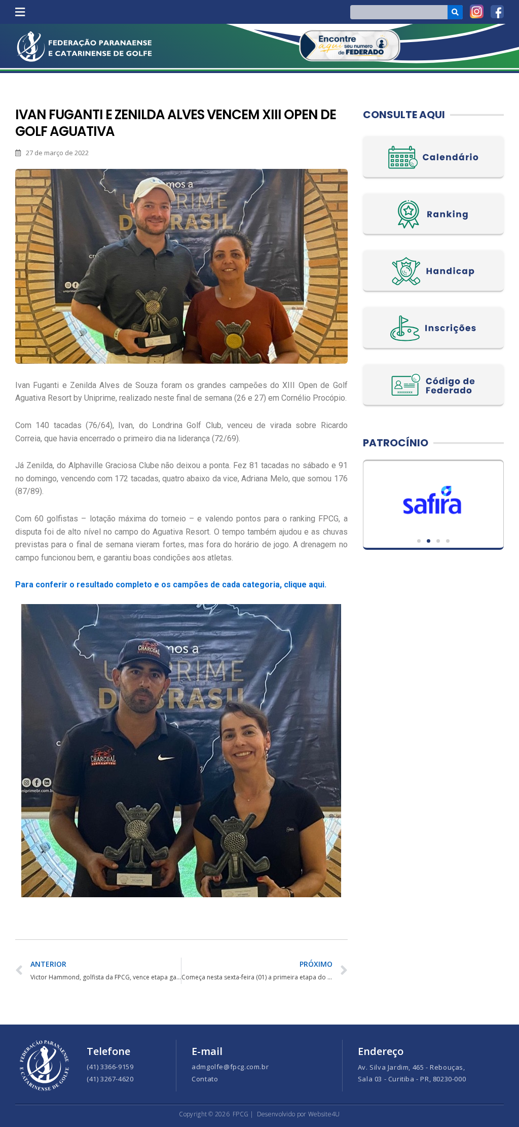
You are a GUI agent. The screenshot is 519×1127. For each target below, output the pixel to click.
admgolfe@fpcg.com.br (230, 1066)
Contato (205, 1078)
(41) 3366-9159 (110, 1066)
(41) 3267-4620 (110, 1078)
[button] (19, 12)
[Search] (455, 12)
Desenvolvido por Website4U (298, 1114)
